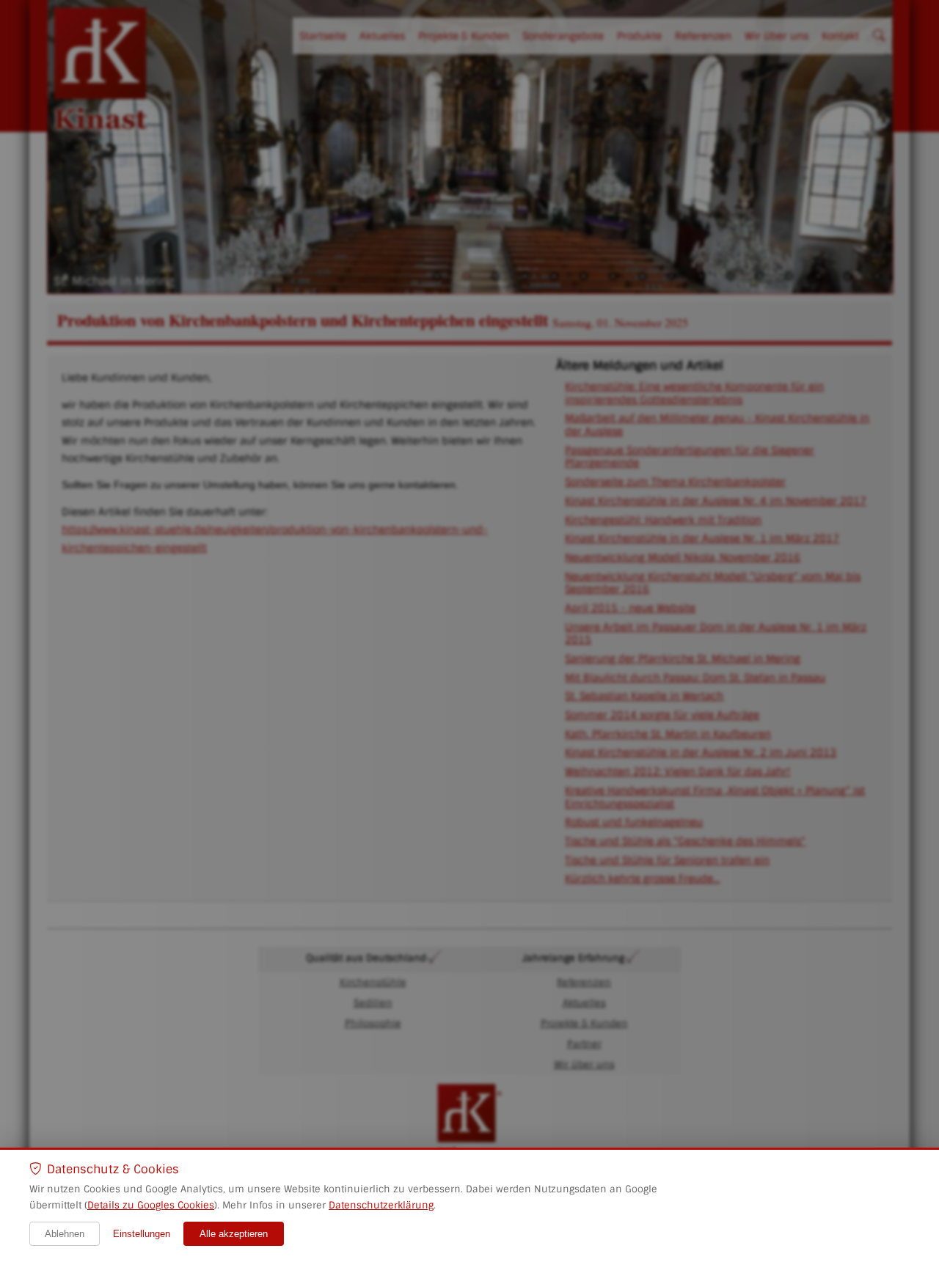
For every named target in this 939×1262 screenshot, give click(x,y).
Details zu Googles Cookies (150, 1205)
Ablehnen (64, 1233)
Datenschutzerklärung (381, 1205)
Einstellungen (141, 1233)
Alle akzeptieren (234, 1233)
